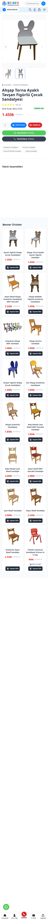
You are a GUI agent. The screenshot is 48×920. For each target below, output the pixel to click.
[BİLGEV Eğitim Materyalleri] (10, 3)
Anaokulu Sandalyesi (10, 147)
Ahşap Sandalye (31, 151)
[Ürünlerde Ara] (43, 4)
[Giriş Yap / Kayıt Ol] (34, 9)
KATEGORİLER (12, 10)
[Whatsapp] (6, 907)
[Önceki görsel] (6, 47)
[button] (24, 41)
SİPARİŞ (25, 133)
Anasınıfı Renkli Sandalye (12, 151)
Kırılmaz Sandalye (29, 147)
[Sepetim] (39, 9)
